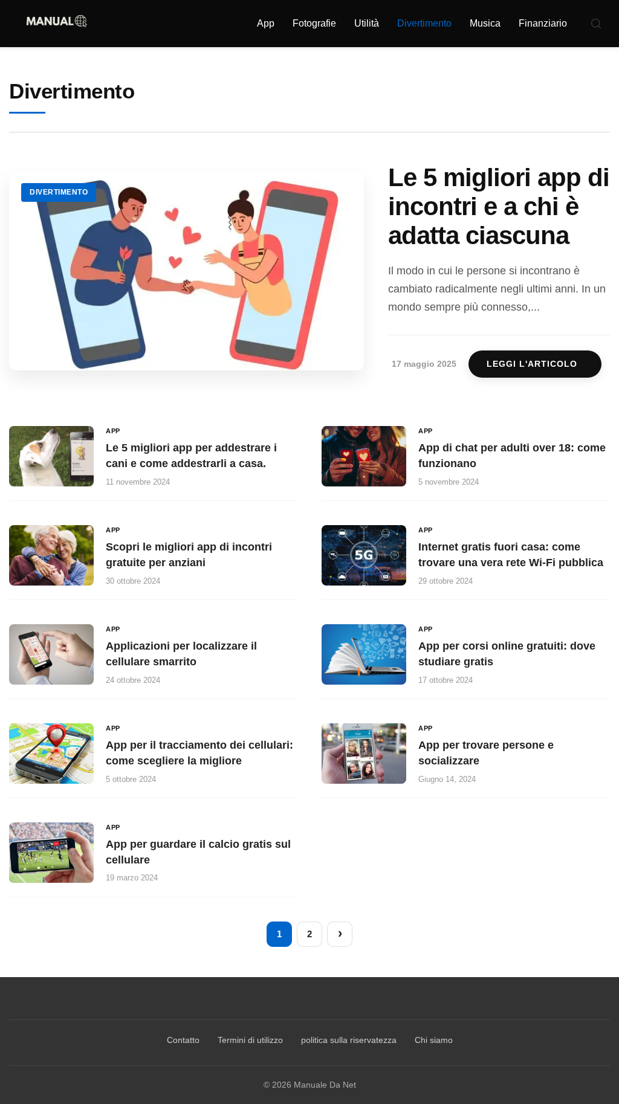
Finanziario (543, 23)
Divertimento (424, 23)
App (265, 23)
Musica (485, 23)
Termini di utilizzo (250, 1040)
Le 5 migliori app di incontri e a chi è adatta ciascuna (498, 206)
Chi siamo (434, 1040)
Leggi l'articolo (532, 364)
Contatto (183, 1040)
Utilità (366, 23)
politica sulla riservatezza (349, 1040)
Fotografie (314, 23)
